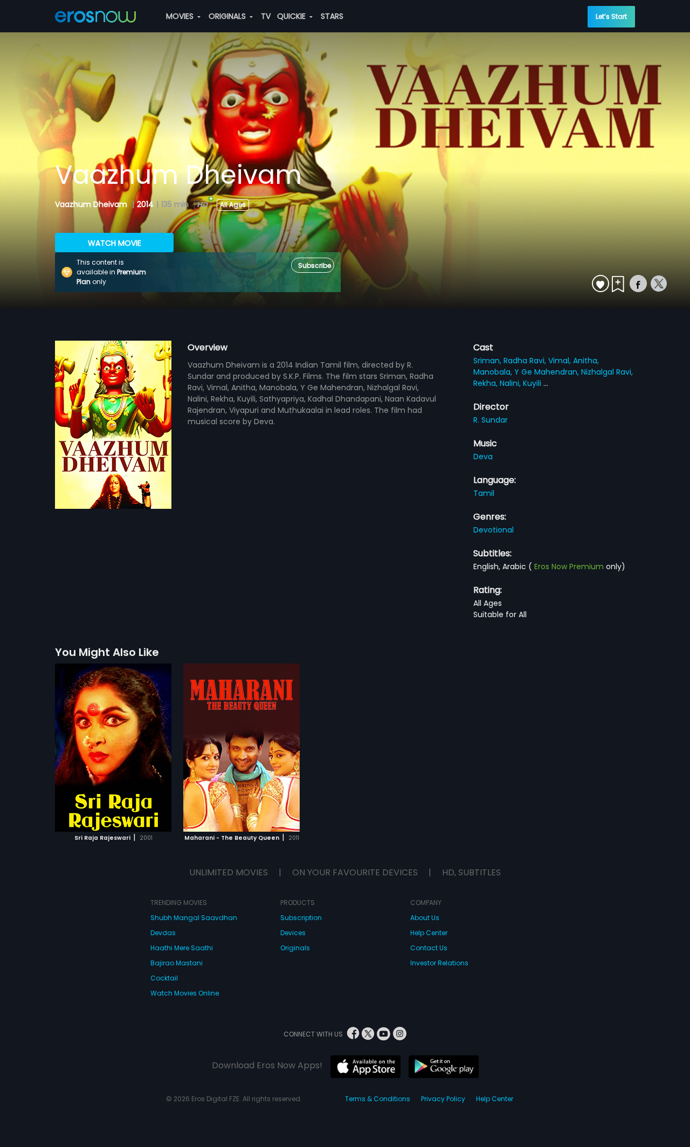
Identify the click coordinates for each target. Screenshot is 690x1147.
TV (266, 16)
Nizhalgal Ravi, (607, 372)
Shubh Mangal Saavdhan (193, 917)
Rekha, (486, 383)
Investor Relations (439, 963)
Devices (293, 932)
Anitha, (586, 360)
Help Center (428, 932)
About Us (424, 917)
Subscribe (314, 265)
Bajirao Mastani (176, 963)
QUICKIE (292, 16)
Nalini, (511, 383)
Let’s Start (611, 16)
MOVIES (181, 16)
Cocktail (164, 978)
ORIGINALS (228, 16)
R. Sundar (490, 419)
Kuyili (533, 383)
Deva (483, 456)
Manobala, (493, 372)
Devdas (163, 932)
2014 (145, 204)
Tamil (483, 493)
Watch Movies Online (184, 993)
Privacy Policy (443, 1098)
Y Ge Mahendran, (547, 372)
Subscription (301, 917)
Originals (295, 947)
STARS (332, 16)
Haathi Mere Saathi (181, 947)
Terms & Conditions (377, 1098)
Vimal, (560, 360)
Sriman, (488, 360)
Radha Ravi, (525, 360)
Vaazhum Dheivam (92, 204)
